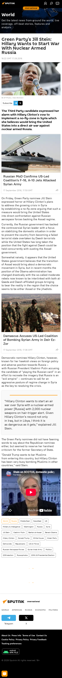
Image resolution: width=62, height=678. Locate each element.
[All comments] (5, 674)
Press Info (16, 635)
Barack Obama (51, 532)
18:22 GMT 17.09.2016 (12, 58)
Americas (17, 609)
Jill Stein (6, 532)
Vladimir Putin (19, 532)
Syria (48, 527)
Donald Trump (23, 538)
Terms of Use (28, 635)
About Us (6, 635)
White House (38, 538)
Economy (40, 609)
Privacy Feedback (38, 639)
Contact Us (41, 635)
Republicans (20, 544)
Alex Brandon (18, 98)
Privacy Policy (22, 639)
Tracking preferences (12, 643)
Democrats (7, 544)
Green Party (52, 538)
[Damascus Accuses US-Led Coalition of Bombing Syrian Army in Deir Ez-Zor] (31, 313)
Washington (29, 527)
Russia (14, 521)
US (46, 521)
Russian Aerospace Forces (13, 549)
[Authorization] (45, 3)
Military (53, 609)
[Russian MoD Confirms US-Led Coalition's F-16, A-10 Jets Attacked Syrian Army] (31, 153)
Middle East (25, 521)
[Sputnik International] (9, 4)
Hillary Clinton (8, 538)
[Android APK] (10, 652)
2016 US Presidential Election (42, 555)
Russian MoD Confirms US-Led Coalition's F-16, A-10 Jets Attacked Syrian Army (29, 180)
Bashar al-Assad (35, 532)
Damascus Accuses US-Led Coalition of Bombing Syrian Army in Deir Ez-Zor (30, 340)
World (5, 521)
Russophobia (22, 555)
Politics (49, 549)
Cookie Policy (8, 639)
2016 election (8, 555)
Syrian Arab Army (35, 549)
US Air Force (34, 544)
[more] (57, 190)
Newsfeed (37, 521)
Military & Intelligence (11, 527)
